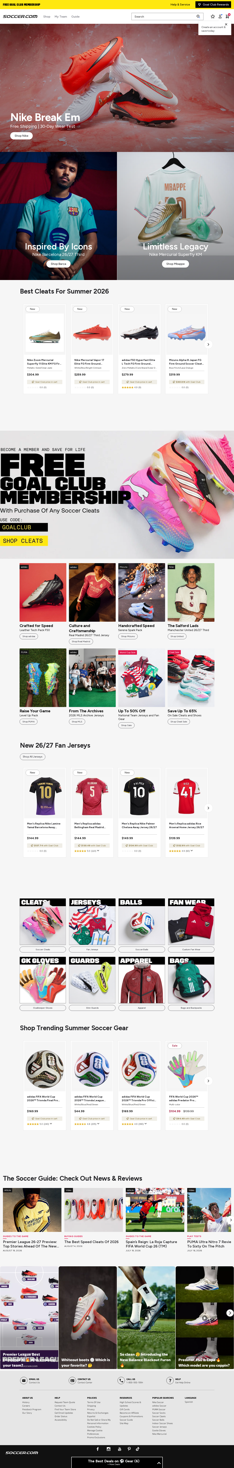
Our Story (27, 1412)
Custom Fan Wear (191, 949)
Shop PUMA (28, 721)
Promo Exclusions (96, 1437)
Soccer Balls (141, 949)
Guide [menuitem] (75, 16)
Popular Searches (163, 1397)
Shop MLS (77, 721)
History (25, 1402)
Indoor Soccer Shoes (162, 1423)
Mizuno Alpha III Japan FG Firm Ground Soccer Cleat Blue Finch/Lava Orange (185, 362)
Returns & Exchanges (97, 1412)
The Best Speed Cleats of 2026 (91, 1242)
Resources (126, 1397)
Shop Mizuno (128, 636)
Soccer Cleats (43, 949)
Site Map (124, 1423)
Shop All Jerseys (32, 756)
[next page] (208, 344)
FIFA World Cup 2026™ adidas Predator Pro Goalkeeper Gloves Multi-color (185, 1098)
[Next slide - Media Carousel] (230, 1313)
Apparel (142, 1008)
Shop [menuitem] (46, 16)
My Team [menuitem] (61, 16)
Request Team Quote (65, 1402)
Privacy (91, 1409)
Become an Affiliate (129, 1412)
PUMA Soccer (158, 1409)
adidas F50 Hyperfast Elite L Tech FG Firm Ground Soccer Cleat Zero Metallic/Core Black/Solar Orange (138, 362)
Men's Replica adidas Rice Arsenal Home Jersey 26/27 (186, 825)
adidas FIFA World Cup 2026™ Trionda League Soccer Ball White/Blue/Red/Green (89, 1098)
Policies (92, 1397)
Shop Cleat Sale (179, 721)
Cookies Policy (94, 1426)
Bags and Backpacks (191, 1008)
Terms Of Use (93, 1402)
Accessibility (61, 1419)
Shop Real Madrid (81, 641)
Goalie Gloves (159, 1430)
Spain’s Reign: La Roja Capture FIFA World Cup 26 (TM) (151, 1244)
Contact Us (60, 1405)
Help (57, 1397)
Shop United (177, 636)
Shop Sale (126, 725)
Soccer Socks (158, 1412)
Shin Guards (92, 1008)
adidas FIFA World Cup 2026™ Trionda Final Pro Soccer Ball (42, 1098)
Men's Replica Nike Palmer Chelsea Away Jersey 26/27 (139, 825)
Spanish (189, 1401)
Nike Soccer (158, 1402)
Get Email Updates (64, 1412)
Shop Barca (58, 264)
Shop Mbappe (175, 264)
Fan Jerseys (92, 949)
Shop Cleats (117, 494)
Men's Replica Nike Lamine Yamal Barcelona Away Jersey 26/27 (44, 825)
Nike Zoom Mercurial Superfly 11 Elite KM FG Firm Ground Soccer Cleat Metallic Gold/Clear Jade (44, 362)
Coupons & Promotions (131, 1416)
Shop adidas (28, 636)
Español (91, 1416)
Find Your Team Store (65, 1409)
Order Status (61, 1416)
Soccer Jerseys (159, 1426)
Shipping (91, 1405)
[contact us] (21, 1455)
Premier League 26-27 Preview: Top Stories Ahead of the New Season (30, 1244)
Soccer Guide (126, 1419)
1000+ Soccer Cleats (17, 5)
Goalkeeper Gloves (42, 1008)
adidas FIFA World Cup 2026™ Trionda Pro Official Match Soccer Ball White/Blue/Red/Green (139, 1098)
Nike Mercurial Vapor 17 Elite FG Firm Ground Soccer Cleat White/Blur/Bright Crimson (91, 362)
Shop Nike (21, 135)
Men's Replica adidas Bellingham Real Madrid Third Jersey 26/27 (89, 825)
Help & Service (180, 4)
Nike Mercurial (159, 1433)
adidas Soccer (159, 1405)
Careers (26, 1405)
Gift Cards (125, 1409)
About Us (27, 1397)
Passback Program (31, 1409)
